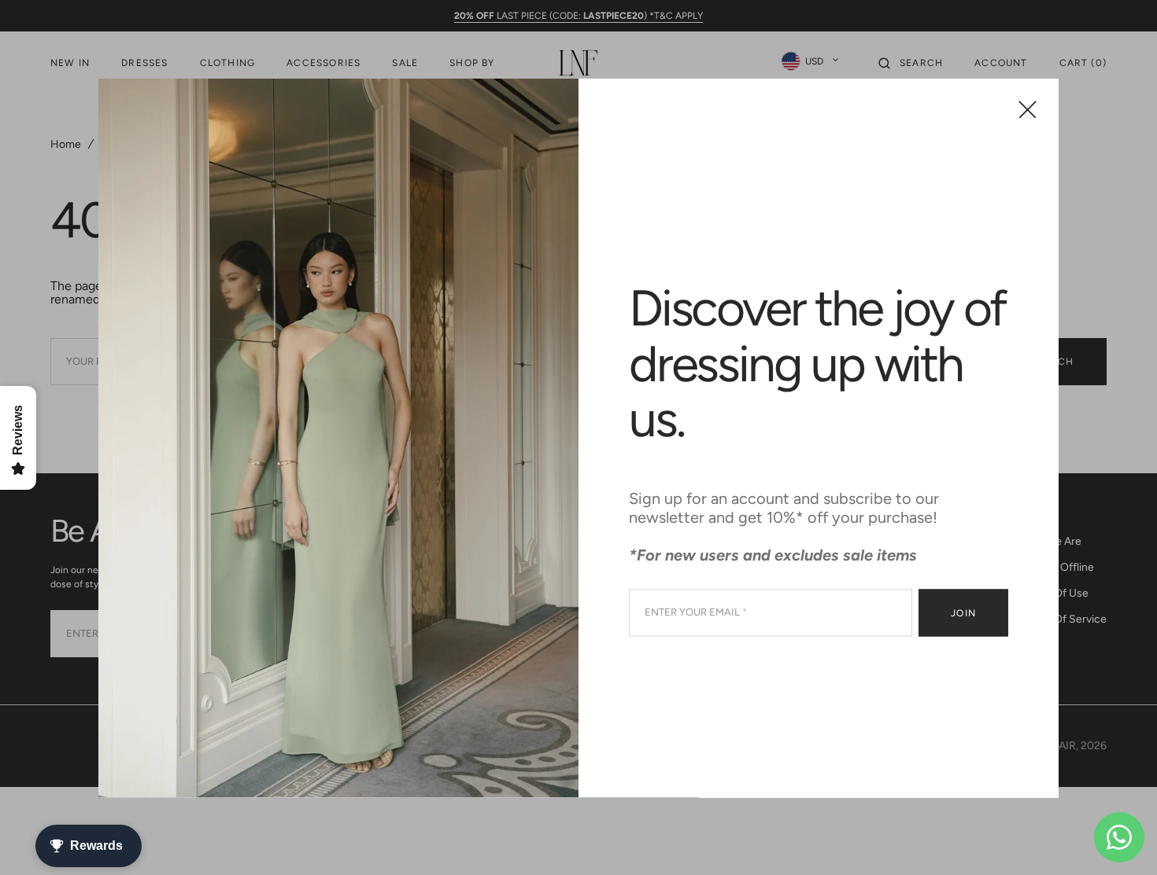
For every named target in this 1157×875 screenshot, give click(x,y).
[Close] (1027, 109)
